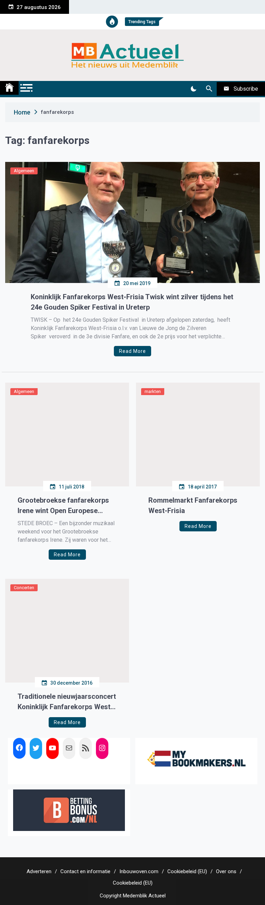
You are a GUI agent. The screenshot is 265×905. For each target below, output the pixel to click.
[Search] (209, 89)
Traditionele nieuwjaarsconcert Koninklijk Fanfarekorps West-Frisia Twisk (67, 702)
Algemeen (24, 170)
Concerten (24, 587)
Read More (132, 351)
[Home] (9, 88)
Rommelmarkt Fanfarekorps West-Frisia (192, 505)
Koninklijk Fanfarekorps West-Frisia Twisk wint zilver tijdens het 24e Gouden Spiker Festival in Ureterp (132, 302)
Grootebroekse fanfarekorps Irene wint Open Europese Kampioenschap (63, 506)
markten (153, 391)
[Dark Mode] (193, 89)
